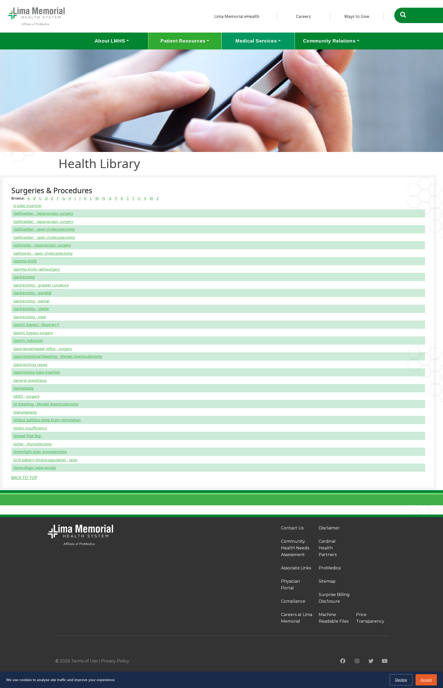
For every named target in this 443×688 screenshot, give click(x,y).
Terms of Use (84, 661)
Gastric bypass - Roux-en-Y (36, 324)
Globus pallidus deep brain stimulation (47, 419)
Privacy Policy (115, 661)
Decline (401, 680)
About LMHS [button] (110, 41)
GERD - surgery (26, 396)
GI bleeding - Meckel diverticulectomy (45, 404)
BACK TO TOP (24, 477)
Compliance (293, 601)
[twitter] (371, 661)
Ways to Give (356, 16)
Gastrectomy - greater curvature (41, 285)
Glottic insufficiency (30, 428)
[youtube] (385, 661)
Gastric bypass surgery (33, 332)
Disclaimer (329, 528)
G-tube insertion (27, 205)
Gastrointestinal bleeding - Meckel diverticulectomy (57, 356)
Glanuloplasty (25, 412)
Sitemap (327, 581)
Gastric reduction (28, 340)
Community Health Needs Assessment (295, 548)
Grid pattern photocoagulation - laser (45, 459)
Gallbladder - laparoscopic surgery (43, 213)
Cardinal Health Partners (328, 548)
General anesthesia (30, 380)
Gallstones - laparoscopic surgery (42, 245)
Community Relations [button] (329, 41)
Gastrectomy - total (29, 316)
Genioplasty (23, 388)
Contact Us (292, 528)
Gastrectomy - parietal (32, 292)
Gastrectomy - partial (31, 301)
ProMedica (330, 568)
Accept (426, 680)
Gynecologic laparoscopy (34, 467)
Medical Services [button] (256, 41)
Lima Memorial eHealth (236, 16)
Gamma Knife (25, 261)
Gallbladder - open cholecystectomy (44, 229)
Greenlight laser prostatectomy (40, 451)
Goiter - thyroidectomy (32, 443)
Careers (303, 16)
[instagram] (357, 661)
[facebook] (342, 661)
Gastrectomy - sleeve (31, 308)
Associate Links (296, 568)
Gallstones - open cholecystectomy (43, 253)
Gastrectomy (24, 276)
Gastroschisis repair (30, 364)
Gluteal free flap (27, 435)
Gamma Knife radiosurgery (36, 269)
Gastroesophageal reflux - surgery (42, 348)
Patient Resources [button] (182, 41)
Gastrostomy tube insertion (36, 372)
